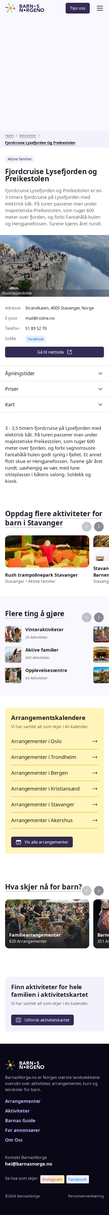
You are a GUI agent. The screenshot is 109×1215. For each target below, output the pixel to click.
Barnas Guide (20, 1120)
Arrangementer (23, 1101)
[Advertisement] (54, 73)
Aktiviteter (28, 135)
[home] (24, 8)
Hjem (9, 135)
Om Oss (14, 1140)
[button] (99, 8)
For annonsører (22, 1130)
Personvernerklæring (86, 1196)
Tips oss (77, 8)
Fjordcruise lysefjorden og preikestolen (40, 142)
